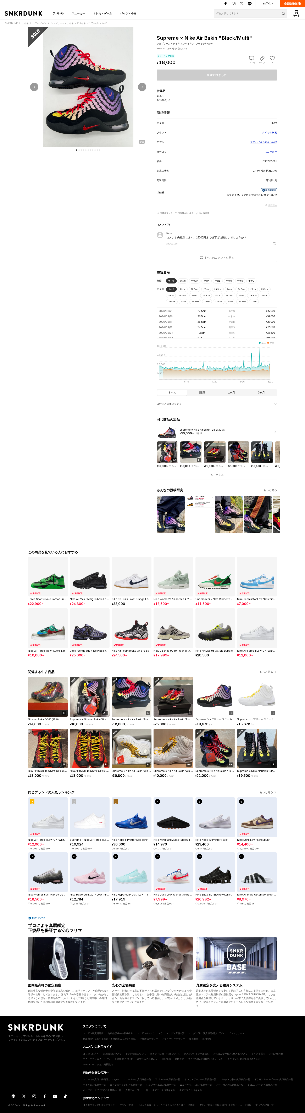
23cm (206, 289)
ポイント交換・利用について (165, 1053)
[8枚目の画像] (92, 150)
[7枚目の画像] (90, 150)
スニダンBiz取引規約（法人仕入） (205, 1059)
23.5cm (217, 289)
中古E (251, 281)
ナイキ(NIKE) (269, 132)
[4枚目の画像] (83, 150)
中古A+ (194, 281)
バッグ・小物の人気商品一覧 (235, 1079)
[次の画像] (142, 87)
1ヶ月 (231, 392)
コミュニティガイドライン (96, 1059)
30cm (264, 295)
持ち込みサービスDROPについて (230, 1053)
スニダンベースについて (149, 1033)
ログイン (268, 3)
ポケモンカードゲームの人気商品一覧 (273, 1079)
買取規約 (179, 1059)
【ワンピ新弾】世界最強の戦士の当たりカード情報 (225, 1105)
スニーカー (78, 13)
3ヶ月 (261, 392)
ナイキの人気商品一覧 (94, 1085)
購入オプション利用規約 (196, 1053)
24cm (229, 289)
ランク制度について (136, 1053)
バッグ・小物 (128, 13)
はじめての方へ (91, 1053)
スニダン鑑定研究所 (93, 1033)
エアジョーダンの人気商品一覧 (126, 1085)
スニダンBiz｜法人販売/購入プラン (206, 1033)
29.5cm (252, 295)
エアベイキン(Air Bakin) (263, 142)
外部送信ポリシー (149, 1038)
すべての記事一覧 (264, 1105)
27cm (194, 295)
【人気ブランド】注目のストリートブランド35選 (108, 1105)
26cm (170, 295)
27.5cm (206, 295)
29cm (241, 295)
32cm (207, 302)
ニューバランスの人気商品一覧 (196, 1085)
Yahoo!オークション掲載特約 (98, 1064)
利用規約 (166, 1059)
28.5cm (229, 295)
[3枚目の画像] (81, 150)
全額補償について (124, 1059)
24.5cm (241, 289)
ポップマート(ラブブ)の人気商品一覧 (102, 1090)
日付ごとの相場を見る (169, 403)
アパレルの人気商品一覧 (167, 1079)
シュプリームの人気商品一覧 (161, 1085)
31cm (183, 302)
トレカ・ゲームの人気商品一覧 (200, 1079)
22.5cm (194, 289)
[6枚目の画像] (88, 150)
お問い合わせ (276, 1053)
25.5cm (264, 289)
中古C (229, 281)
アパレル (58, 13)
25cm (253, 289)
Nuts (169, 233)
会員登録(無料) (292, 3)
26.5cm (182, 295)
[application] (217, 365)
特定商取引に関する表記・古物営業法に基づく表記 (109, 1038)
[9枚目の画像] (95, 150)
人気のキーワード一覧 (136, 1090)
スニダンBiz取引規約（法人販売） (244, 1059)
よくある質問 (258, 1053)
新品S (183, 281)
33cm (230, 302)
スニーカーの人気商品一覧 (137, 1079)
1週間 (202, 392)
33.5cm (242, 302)
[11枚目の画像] (99, 150)
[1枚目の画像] (76, 150)
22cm (182, 289)
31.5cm (195, 302)
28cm (217, 295)
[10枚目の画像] (97, 150)
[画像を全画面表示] (88, 87)
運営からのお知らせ (147, 1059)
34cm (253, 302)
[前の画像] (34, 87)
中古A (206, 281)
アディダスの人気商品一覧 (229, 1085)
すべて (171, 281)
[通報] (274, 243)
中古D (240, 281)
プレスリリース (236, 1033)
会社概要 (193, 1038)
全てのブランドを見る (190, 1090)
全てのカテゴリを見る (163, 1090)
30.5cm (171, 302)
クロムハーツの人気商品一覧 (262, 1085)
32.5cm (218, 302)
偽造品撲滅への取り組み (120, 1033)
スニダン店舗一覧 (175, 1033)
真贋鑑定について (112, 1053)
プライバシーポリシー (173, 1038)
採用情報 (206, 1038)
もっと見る (270, 490)
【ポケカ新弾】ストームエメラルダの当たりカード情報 (166, 1105)
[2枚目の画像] (79, 150)
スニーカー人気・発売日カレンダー (101, 1079)
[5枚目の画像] (86, 150)
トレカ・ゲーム (102, 13)
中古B (218, 281)
